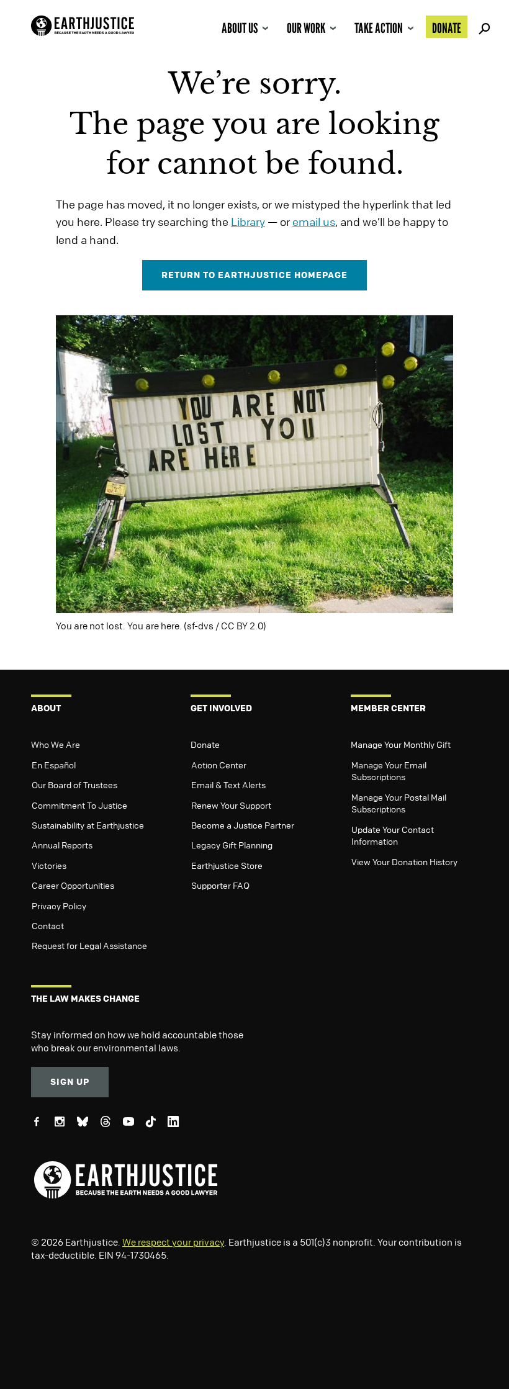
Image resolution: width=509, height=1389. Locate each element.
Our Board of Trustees (74, 784)
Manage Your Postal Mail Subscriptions (398, 803)
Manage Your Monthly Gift (401, 744)
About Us (240, 28)
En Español (54, 764)
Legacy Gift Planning (232, 844)
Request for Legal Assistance (89, 945)
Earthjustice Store (227, 865)
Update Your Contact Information (392, 835)
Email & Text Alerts (228, 784)
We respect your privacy (173, 1242)
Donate (446, 28)
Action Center (218, 764)
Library (248, 221)
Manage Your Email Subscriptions (388, 771)
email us (313, 221)
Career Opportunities (73, 885)
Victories (49, 865)
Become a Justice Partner (242, 824)
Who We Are (55, 744)
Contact (48, 925)
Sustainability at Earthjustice (88, 824)
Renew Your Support (231, 805)
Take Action (378, 28)
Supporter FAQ (220, 885)
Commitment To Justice (79, 805)
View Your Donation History (404, 861)
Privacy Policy (59, 905)
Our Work (306, 28)
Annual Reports (62, 844)
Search (482, 27)
